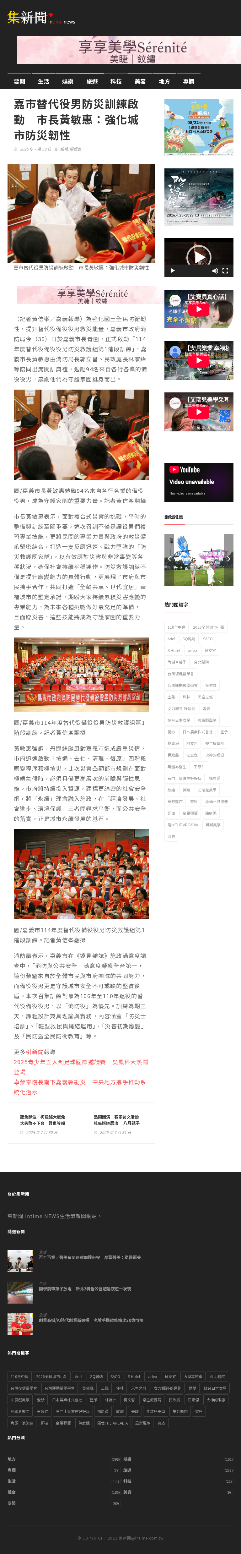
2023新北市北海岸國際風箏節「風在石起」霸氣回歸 (199, 556)
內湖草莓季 (177, 662)
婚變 (206, 708)
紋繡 (171, 789)
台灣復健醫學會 (181, 673)
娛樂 (67, 81)
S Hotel (174, 650)
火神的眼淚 (214, 755)
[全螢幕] (225, 271)
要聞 (19, 81)
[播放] (172, 271)
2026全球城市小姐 (208, 627)
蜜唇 (194, 801)
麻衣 (171, 836)
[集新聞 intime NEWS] (44, 13)
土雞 (171, 696)
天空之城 (205, 696)
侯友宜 (210, 650)
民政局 (173, 755)
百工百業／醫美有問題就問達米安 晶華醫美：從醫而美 (90, 1257)
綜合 (12, 1492)
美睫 (186, 789)
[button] (199, 257)
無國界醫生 (177, 766)
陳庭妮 (211, 813)
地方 (164, 81)
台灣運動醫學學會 (183, 685)
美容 (140, 81)
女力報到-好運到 (181, 708)
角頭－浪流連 (216, 801)
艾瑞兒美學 (207, 789)
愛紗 (171, 731)
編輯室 (75, 148)
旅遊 (92, 81)
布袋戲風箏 (207, 720)
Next (228, 560)
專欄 (188, 81)
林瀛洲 (173, 743)
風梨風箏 (213, 824)
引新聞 (35, 1052)
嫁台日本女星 (179, 720)
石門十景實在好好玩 (184, 778)
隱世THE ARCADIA (183, 824)
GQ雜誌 (188, 638)
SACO (208, 638)
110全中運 (176, 627)
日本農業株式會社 (198, 731)
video (192, 650)
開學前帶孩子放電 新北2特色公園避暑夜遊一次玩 (85, 1289)
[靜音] (215, 271)
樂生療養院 (214, 743)
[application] (198, 257)
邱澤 (171, 813)
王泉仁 (199, 766)
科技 (116, 81)
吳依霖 (211, 685)
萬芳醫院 (175, 801)
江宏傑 (192, 755)
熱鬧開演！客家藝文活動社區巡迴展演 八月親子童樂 (117, 1123)
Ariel (171, 638)
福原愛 (214, 778)
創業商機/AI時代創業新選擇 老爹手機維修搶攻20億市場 (91, 1320)
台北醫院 (201, 662)
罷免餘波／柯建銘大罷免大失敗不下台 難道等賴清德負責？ (42, 1123)
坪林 (186, 696)
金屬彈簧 (190, 813)
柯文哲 (192, 743)
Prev (169, 560)
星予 (224, 731)
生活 (43, 81)
